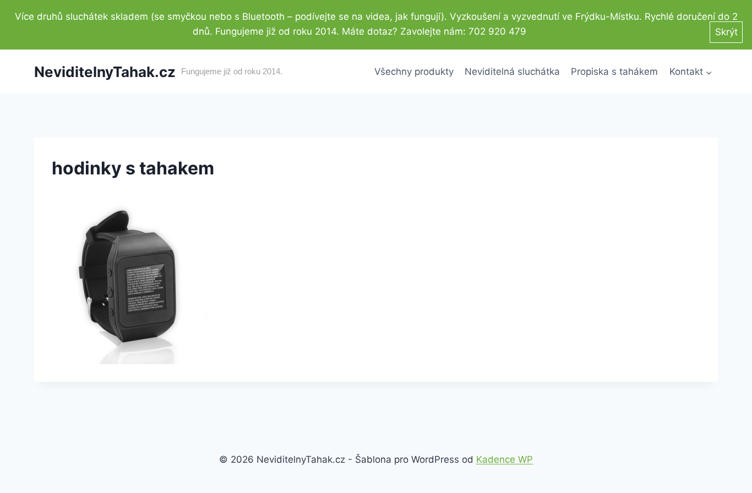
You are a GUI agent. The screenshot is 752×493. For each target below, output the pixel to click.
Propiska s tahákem (614, 71)
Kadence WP (504, 459)
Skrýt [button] (726, 31)
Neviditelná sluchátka (512, 71)
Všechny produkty (414, 71)
